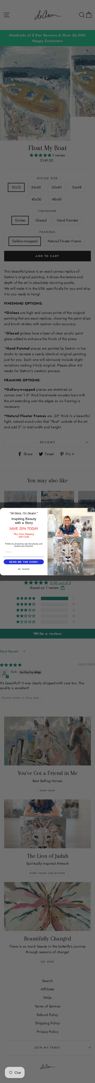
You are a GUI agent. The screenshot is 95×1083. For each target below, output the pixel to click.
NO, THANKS (24, 569)
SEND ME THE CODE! (23, 561)
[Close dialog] (92, 510)
